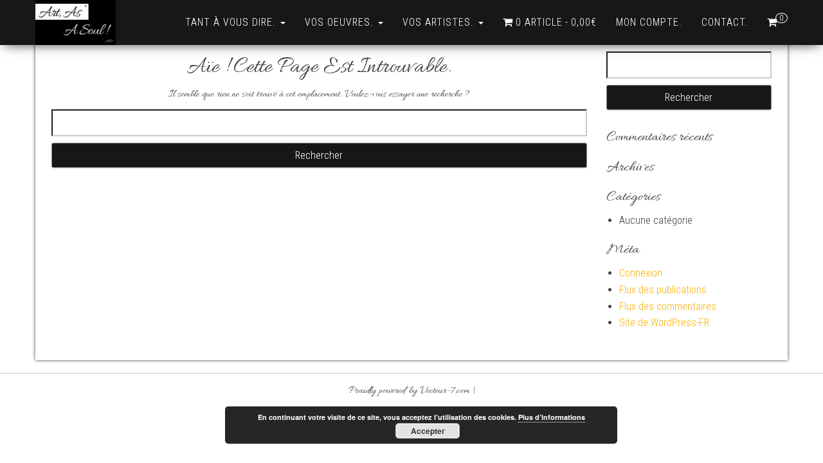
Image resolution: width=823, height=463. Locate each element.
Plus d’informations (551, 417)
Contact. (724, 22)
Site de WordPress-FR (664, 322)
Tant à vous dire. (232, 22)
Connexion (640, 273)
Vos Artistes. (439, 22)
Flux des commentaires (667, 306)
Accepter (428, 431)
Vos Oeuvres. (341, 22)
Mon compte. (649, 22)
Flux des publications (663, 290)
